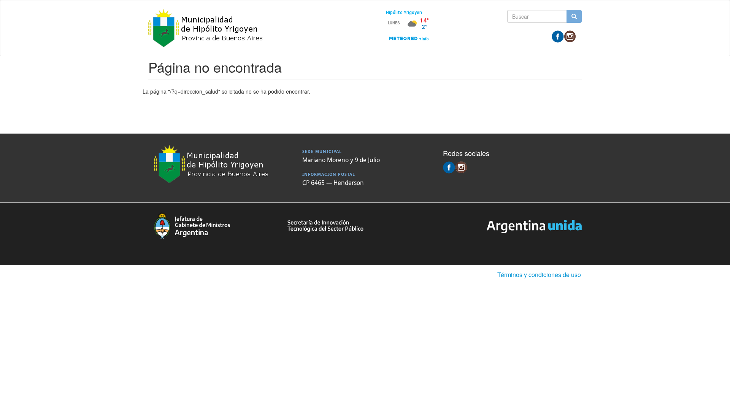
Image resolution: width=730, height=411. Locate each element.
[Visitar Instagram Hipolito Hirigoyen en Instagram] (570, 36)
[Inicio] (208, 28)
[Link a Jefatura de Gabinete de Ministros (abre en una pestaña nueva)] (192, 224)
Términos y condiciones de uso (539, 274)
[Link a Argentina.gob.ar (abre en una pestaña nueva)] (534, 225)
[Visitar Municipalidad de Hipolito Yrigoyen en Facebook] (558, 36)
